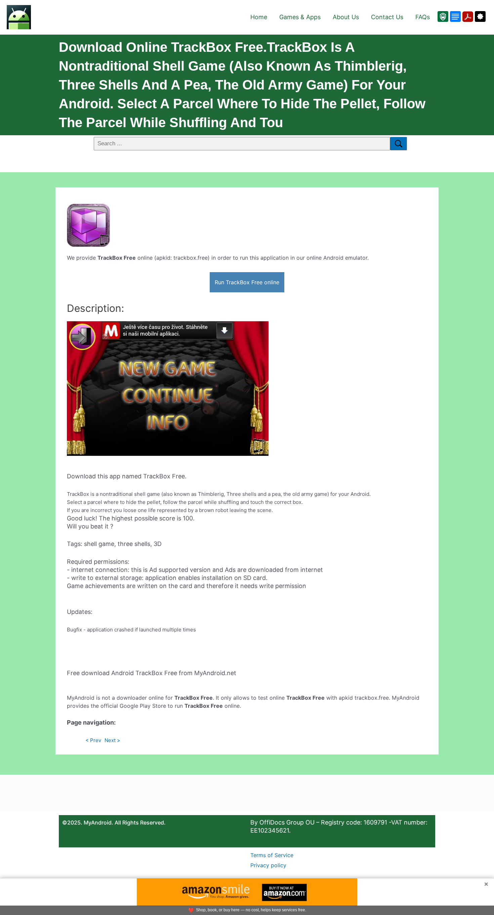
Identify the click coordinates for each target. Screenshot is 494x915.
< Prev (93, 740)
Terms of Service (271, 855)
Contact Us (387, 17)
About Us (346, 17)
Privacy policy (268, 865)
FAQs (422, 17)
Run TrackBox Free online (247, 282)
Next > (112, 740)
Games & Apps (300, 17)
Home (258, 17)
